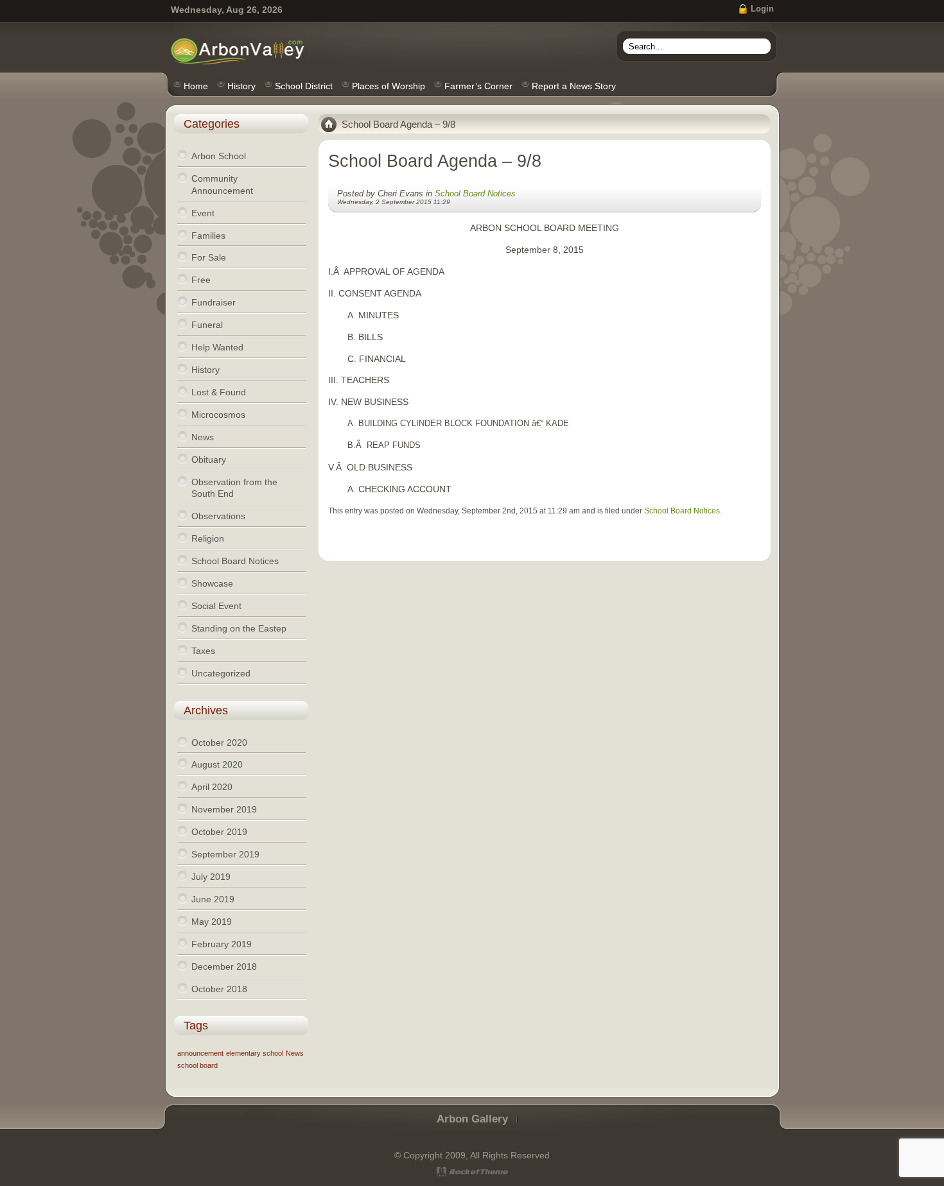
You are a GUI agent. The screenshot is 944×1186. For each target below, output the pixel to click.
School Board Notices (475, 193)
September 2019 (225, 854)
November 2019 (224, 809)
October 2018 (219, 989)
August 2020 (217, 764)
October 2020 (219, 742)
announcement (200, 1053)
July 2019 (211, 877)
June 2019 (212, 899)
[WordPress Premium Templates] (472, 1171)
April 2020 (211, 787)
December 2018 (224, 966)
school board (197, 1065)
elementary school (254, 1053)
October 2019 (219, 832)
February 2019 (221, 944)
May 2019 (211, 921)
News (295, 1053)
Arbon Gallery (472, 1119)
